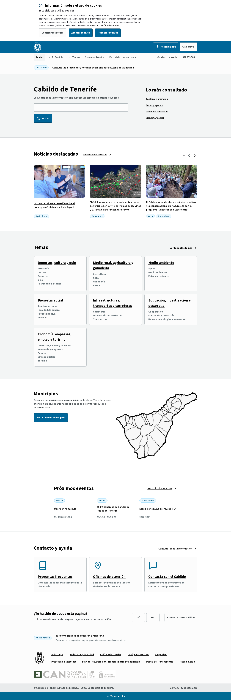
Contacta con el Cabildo (167, 576)
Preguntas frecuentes (55, 576)
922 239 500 (188, 57)
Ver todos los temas (181, 248)
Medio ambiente (161, 262)
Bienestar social (50, 300)
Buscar (45, 118)
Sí (138, 617)
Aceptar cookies (80, 32)
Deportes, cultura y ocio (57, 262)
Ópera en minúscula (65, 509)
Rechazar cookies (108, 32)
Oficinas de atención (109, 576)
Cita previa (188, 46)
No (152, 617)
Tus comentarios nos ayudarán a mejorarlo (80, 635)
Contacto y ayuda (167, 57)
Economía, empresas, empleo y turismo (54, 337)
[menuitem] (39, 57)
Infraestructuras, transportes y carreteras (112, 303)
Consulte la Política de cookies (104, 25)
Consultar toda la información (175, 548)
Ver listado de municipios (50, 417)
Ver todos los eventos (160, 488)
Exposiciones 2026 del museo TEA (157, 509)
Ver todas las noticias (95, 154)
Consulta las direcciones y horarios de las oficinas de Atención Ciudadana (93, 67)
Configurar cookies (52, 32)
